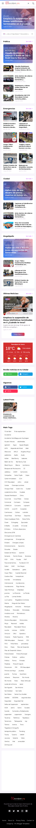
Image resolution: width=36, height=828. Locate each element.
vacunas (7, 738)
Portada (22, 660)
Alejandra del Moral (17, 448)
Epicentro (21, 546)
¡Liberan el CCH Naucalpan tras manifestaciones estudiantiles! (21, 272)
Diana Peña (26, 519)
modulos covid (9, 613)
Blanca (18, 465)
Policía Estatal (9, 654)
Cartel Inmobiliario (10, 479)
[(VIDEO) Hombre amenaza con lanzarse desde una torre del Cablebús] (10, 116)
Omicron (7, 633)
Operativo (22, 633)
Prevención (8, 667)
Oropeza (7, 637)
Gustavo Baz (9, 576)
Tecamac (7, 718)
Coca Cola (8, 499)
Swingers (28, 714)
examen (21, 553)
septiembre (24, 704)
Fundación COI (24, 563)
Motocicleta (23, 620)
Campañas (8, 475)
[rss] (26, 811)
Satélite (7, 697)
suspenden (8, 714)
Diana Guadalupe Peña (12, 519)
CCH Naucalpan (10, 482)
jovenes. (7, 593)
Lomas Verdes (16, 596)
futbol (6, 566)
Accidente (8, 435)
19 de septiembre (19, 431)
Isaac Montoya (9, 590)
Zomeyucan (8, 745)
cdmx (19, 482)
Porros (14, 660)
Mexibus (7, 610)
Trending (22, 731)
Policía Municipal (21, 654)
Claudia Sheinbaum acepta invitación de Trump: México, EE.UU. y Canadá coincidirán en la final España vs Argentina (24, 68)
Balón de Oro (9, 462)
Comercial (8, 502)
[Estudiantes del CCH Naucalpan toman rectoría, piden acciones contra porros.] (8, 97)
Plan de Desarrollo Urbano (13, 650)
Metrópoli (27, 607)
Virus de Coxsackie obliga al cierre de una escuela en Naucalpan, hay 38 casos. (23, 224)
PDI (27, 640)
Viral (13, 741)
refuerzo (7, 677)
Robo (16, 681)
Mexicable (16, 610)
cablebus (7, 472)
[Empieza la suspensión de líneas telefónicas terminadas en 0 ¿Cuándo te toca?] (10, 407)
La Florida (26, 593)
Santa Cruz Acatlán (20, 694)
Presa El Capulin (18, 664)
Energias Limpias (18, 543)
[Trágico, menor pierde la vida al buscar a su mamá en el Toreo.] (26, 137)
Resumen (16, 677)
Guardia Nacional (20, 573)
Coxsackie (23, 509)
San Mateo (8, 694)
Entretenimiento (10, 546)
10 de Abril (8, 431)
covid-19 (14, 509)
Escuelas (7, 549)
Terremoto (8, 721)
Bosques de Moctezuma (12, 468)
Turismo (14, 735)
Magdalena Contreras (22, 600)
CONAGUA (8, 505)
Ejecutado (24, 522)
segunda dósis (26, 697)
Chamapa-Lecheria (18, 485)
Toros (21, 724)
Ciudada (22, 492)
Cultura (17, 512)
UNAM (22, 735)
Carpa (27, 475)
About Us (11, 820)
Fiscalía (18, 559)
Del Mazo (18, 516)
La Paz (7, 596)
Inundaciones (9, 586)
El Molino (7, 529)
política (22, 657)
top (26, 721)
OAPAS (22, 630)
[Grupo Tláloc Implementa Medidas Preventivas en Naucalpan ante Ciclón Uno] (10, 137)
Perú (6, 647)
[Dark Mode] (28, 3)
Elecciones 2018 (10, 532)
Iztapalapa (20, 590)
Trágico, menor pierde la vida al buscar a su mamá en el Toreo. (26, 146)
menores (18, 607)
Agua (14, 445)
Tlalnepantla (18, 721)
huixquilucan (20, 576)
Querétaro (23, 674)
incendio (7, 580)
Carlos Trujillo (18, 475)
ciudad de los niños (11, 492)
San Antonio (19, 687)
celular (26, 482)
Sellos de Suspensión (11, 704)
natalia (22, 623)
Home (4, 820)
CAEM (15, 472)
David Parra (8, 516)
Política (7, 660)
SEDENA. (15, 697)
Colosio (26, 499)
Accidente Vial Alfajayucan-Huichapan (17, 438)
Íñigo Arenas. (20, 586)
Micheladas (25, 610)
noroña (7, 630)
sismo (13, 708)
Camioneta (23, 472)
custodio (25, 512)
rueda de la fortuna (11, 684)
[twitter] (13, 811)
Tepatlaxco (25, 718)
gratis (24, 569)
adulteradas (21, 441)
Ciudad (28, 489)
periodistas (24, 644)
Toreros (7, 724)
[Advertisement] (18, 770)
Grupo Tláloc (8, 573)
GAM (12, 566)
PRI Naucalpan (25, 667)
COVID (7, 509)
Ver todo (28, 41)
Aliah (27, 448)
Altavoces (8, 452)
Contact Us (30, 820)
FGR (6, 559)
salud (21, 684)
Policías (7, 657)
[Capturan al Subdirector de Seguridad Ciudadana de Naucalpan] (26, 116)
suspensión (18, 714)
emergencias (9, 539)
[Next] (32, 34)
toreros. (14, 724)
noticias (14, 630)
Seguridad (8, 701)
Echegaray (14, 522)
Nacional (14, 623)
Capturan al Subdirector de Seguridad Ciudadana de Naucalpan (24, 125)
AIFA (6, 448)
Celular (7, 485)
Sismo (20, 708)
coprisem (27, 505)
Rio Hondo (25, 677)
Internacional (9, 583)
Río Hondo (8, 681)
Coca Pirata (17, 499)
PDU (6, 644)
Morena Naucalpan (11, 620)
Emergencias (20, 539)
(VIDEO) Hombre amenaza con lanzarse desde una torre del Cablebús (9, 125)
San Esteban (9, 691)
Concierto (17, 505)
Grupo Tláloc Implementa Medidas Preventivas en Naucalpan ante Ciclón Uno (9, 146)
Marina (7, 603)
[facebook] (9, 811)
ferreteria (28, 556)
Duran (6, 522)
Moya (6, 623)
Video (23, 738)
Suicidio (7, 711)
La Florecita (16, 593)
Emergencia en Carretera (13, 536)
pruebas (21, 671)
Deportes (27, 516)
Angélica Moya (25, 452)
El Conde (24, 526)
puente (7, 674)
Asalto (16, 455)
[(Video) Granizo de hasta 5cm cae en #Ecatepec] (10, 158)
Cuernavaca (8, 512)
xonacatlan (21, 741)
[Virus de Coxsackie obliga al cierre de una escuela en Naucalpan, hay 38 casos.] (8, 225)
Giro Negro (21, 566)
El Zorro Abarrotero (19, 529)
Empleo (7, 543)
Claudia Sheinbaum (11, 495)
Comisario (17, 502)
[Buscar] (33, 3)
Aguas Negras (23, 445)
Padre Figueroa (18, 637)
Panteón (20, 640)
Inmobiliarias (17, 580)
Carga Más (17, 334)
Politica (14, 657)
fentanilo (7, 556)
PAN (27, 637)
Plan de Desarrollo (23, 647)
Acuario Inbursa (9, 441)
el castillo (15, 526)
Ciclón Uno (19, 489)
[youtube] (18, 811)
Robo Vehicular (26, 681)
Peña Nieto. (14, 644)
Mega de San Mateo (18, 603)
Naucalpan (8, 627)
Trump (7, 735)
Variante (15, 738)
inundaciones (20, 583)
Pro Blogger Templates (21, 824)
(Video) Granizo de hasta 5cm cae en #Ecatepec (10, 167)
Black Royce (9, 465)
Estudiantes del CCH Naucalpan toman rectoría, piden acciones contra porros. (24, 97)
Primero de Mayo (10, 671)
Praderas (7, 664)
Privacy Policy (20, 820)
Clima (21, 495)
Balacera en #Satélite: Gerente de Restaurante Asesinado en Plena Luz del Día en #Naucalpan (26, 167)
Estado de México (10, 553)
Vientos (7, 741)
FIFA (11, 559)
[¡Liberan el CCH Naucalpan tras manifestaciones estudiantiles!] (8, 273)
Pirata (12, 647)
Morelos (7, 617)
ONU (14, 633)
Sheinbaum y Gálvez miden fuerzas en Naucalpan (22, 87)
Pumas (14, 674)
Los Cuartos (8, 600)
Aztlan (7, 458)
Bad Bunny (15, 458)
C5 (24, 468)
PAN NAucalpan (10, 640)
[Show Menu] (3, 3)
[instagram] (22, 811)
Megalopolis (8, 607)
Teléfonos (16, 718)
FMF (25, 559)
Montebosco (21, 613)
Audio (23, 455)
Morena (15, 617)
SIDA (6, 708)
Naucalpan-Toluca (20, 627)
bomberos (26, 465)
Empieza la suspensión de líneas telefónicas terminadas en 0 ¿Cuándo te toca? (17, 320)
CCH (20, 479)
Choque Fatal (9, 489)
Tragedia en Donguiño (12, 728)
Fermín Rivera (17, 556)
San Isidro (19, 691)
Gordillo (7, 569)
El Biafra (7, 526)
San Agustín (8, 687)
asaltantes (8, 455)
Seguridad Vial (18, 701)
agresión (7, 445)
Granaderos (16, 569)
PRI (16, 667)
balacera (24, 458)
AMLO (16, 452)
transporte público (10, 731)
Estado (15, 549)
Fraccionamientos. (10, 563)
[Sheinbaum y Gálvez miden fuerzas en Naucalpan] (8, 88)
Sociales (27, 708)
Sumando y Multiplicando (20, 711)
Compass (26, 502)
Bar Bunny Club (21, 462)
